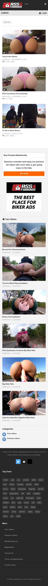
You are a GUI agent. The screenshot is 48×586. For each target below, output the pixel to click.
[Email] (24, 461)
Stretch (5, 512)
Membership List (11, 541)
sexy (5, 507)
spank (33, 507)
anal (12, 480)
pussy (26, 502)
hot (23, 493)
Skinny (12, 507)
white (18, 516)
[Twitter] (18, 461)
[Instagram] (29, 461)
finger (13, 489)
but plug (20, 484)
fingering (32, 489)
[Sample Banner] (24, 211)
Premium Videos (11, 535)
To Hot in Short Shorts (11, 130)
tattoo (30, 512)
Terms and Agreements (14, 559)
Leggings (37, 493)
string (14, 512)
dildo (36, 484)
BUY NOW (24, 174)
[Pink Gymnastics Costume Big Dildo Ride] (24, 336)
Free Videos (9, 529)
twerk (5, 516)
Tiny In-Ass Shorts (9, 56)
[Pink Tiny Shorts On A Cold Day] (24, 79)
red (33, 502)
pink (13, 502)
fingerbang (22, 489)
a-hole (5, 480)
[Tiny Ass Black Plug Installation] (24, 268)
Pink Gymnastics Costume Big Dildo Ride (18, 350)
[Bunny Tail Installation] (24, 302)
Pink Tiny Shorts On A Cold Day (14, 94)
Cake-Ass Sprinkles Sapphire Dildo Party (18, 417)
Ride (39, 502)
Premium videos (13, 438)
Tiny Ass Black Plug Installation (15, 283)
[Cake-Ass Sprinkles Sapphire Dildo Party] (24, 403)
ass (18, 480)
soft (26, 507)
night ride (20, 498)
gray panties (14, 493)
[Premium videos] (4, 439)
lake (28, 493)
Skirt (19, 507)
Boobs (12, 484)
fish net (40, 489)
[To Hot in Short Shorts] (24, 116)
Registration (9, 547)
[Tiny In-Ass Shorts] (24, 42)
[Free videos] (4, 434)
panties (5, 502)
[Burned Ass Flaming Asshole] (24, 235)
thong (37, 512)
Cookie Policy (10, 565)
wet (12, 516)
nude (38, 498)
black (41, 480)
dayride (28, 484)
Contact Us (9, 553)
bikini (34, 480)
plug (19, 502)
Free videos (12, 433)
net (12, 498)
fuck (4, 493)
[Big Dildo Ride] (24, 369)
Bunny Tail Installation (11, 317)
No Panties (30, 498)
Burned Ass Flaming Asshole (13, 249)
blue (4, 484)
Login (44, 13)
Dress (5, 489)
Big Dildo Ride (8, 384)
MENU (6, 13)
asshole (26, 480)
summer (22, 512)
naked (5, 498)
